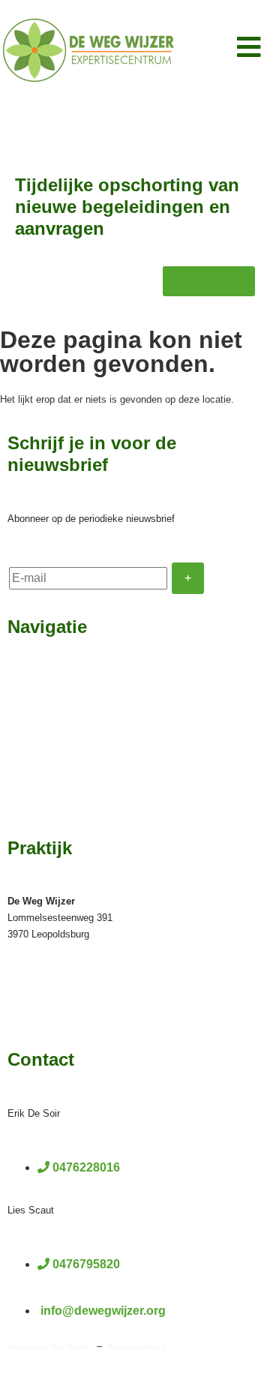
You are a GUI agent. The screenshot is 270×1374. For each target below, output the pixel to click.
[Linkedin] (28, 1014)
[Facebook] (14, 1014)
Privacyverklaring (137, 1346)
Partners (30, 804)
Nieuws (28, 756)
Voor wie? (34, 684)
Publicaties (37, 780)
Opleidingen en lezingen (73, 732)
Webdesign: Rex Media (48, 1346)
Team (22, 708)
